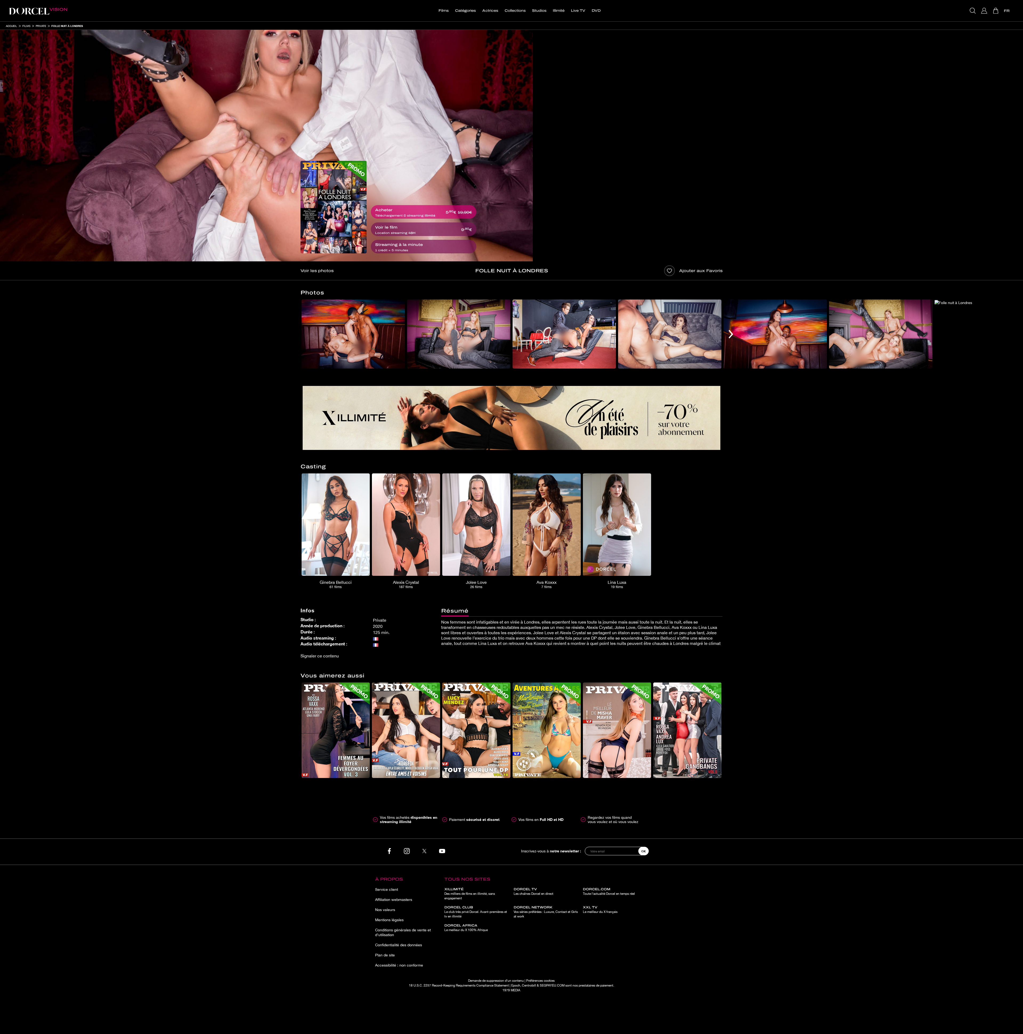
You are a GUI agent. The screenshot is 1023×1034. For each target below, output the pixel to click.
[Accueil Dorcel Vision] (38, 10)
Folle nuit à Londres (67, 25)
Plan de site (385, 955)
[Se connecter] (984, 10)
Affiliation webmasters (393, 899)
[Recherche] (973, 10)
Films (444, 11)
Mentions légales (389, 920)
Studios (539, 11)
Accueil (11, 25)
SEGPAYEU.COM (552, 985)
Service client (386, 889)
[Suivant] (731, 334)
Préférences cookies (540, 981)
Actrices (490, 11)
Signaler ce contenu (320, 655)
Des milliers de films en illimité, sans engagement (469, 893)
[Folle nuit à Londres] (334, 207)
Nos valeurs (385, 910)
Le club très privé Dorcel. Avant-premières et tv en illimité (475, 911)
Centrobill (529, 985)
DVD (596, 11)
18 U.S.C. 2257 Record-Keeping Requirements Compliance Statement (459, 985)
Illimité (559, 11)
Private (41, 25)
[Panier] (996, 10)
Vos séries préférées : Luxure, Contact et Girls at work (546, 911)
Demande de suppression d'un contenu (496, 981)
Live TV (578, 11)
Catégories (465, 11)
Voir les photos (317, 271)
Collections (515, 11)
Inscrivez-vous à (551, 851)
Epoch (515, 985)
